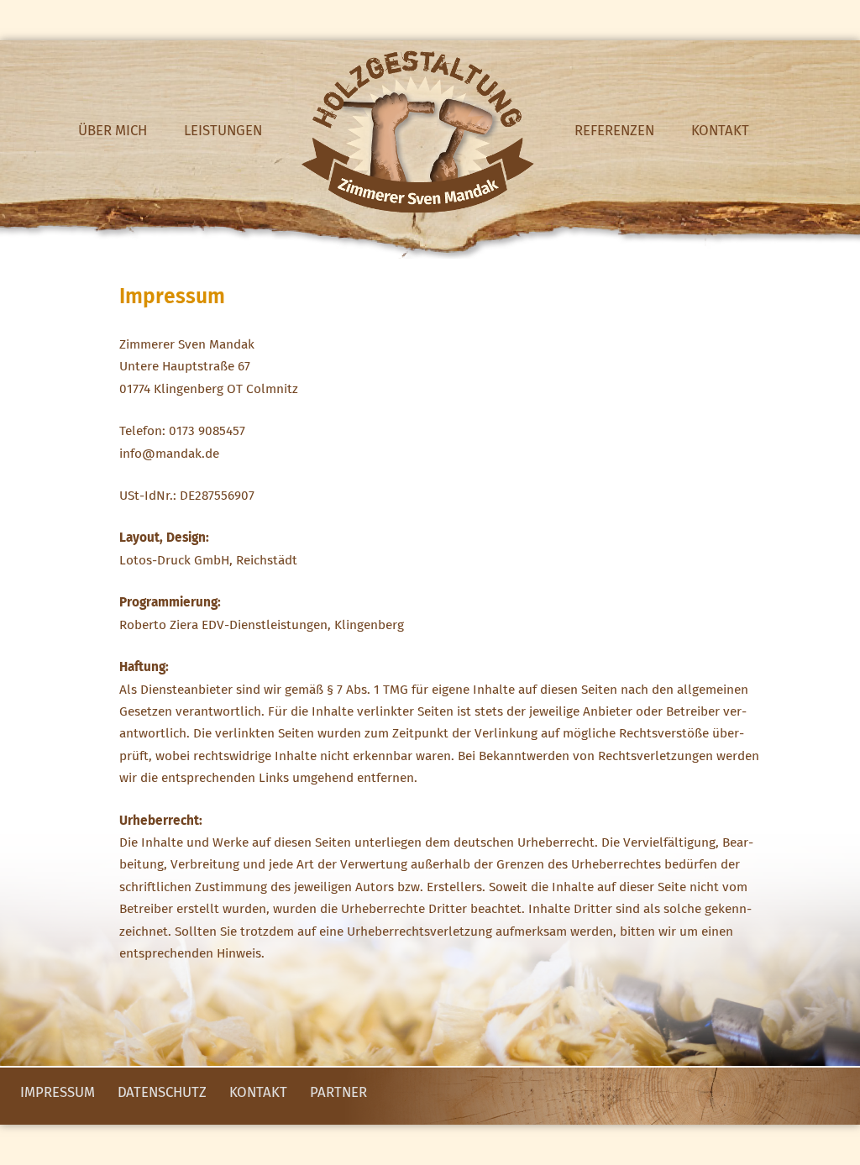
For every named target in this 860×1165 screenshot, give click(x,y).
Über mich (112, 131)
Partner (338, 1093)
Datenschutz (162, 1093)
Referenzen (614, 131)
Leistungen (223, 131)
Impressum (57, 1093)
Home (418, 132)
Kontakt (720, 131)
